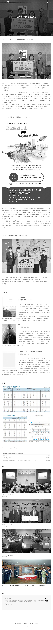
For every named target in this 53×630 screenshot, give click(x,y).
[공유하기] (7, 448)
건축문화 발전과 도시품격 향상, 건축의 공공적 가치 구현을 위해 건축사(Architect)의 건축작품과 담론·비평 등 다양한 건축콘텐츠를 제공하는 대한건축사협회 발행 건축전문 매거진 (24, 601)
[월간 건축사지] (8, 2)
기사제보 (31, 623)
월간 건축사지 (8, 598)
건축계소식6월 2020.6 (7, 461)
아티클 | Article (6, 453)
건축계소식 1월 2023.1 (7, 455)
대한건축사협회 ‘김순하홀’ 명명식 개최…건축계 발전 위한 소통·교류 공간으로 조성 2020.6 (18, 460)
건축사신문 (25, 623)
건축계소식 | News (13, 453)
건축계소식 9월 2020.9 (7, 457)
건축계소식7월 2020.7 (7, 458)
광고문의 (36, 623)
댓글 (3, 593)
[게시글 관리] (9, 448)
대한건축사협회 (18, 623)
